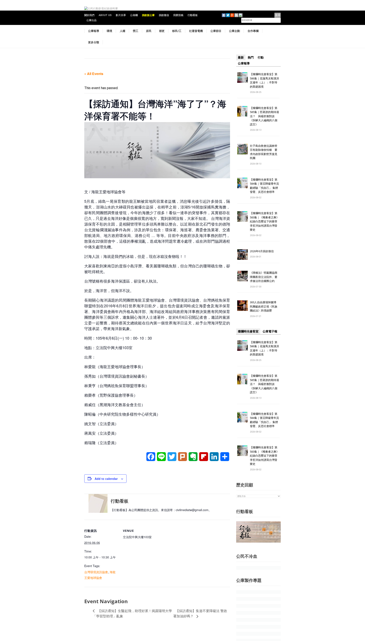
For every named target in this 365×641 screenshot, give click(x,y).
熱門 (251, 57)
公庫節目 (215, 31)
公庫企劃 (234, 31)
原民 (148, 31)
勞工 (135, 31)
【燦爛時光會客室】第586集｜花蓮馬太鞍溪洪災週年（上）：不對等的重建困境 (264, 80)
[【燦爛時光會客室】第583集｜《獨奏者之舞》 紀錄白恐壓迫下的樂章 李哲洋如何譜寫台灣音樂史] (242, 216)
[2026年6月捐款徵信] (242, 254)
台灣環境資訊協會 (96, 572)
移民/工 (176, 31)
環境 (109, 31)
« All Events (93, 73)
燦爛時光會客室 (248, 331)
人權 (122, 31)
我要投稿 (178, 15)
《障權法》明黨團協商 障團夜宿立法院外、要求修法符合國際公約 (265, 277)
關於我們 (89, 15)
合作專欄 (253, 31)
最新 (241, 57)
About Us (105, 15)
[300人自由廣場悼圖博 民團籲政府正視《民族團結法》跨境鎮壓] (242, 305)
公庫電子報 (270, 331)
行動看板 (193, 15)
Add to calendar (106, 478)
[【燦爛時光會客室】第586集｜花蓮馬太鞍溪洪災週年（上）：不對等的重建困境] (242, 77)
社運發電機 (196, 31)
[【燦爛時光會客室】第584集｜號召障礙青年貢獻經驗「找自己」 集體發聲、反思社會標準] (242, 182)
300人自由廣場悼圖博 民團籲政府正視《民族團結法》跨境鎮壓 (264, 306)
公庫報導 (93, 31)
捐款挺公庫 (148, 15)
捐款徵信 (164, 15)
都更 (162, 31)
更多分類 (93, 42)
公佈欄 (134, 15)
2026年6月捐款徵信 (262, 251)
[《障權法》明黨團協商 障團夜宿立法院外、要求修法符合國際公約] (242, 276)
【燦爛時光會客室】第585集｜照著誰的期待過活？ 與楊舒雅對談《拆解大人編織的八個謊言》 (264, 116)
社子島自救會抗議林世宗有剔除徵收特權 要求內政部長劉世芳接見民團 (263, 152)
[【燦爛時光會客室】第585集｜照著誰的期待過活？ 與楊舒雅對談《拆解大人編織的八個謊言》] (242, 111)
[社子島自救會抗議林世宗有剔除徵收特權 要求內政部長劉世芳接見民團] (242, 148)
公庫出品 (91, 20)
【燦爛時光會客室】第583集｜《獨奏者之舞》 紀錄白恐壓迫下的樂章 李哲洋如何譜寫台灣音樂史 (264, 221)
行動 (261, 57)
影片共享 (121, 15)
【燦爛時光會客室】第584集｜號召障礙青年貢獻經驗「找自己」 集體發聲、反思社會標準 (264, 186)
